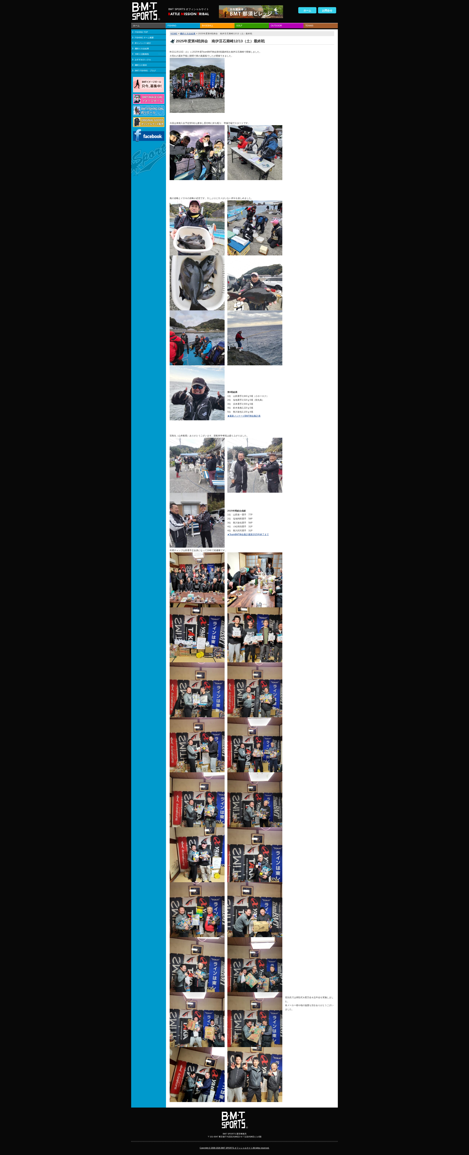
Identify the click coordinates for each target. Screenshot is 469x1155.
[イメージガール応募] (148, 90)
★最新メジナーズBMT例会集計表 (244, 416)
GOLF (239, 25)
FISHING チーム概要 (144, 37)
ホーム (307, 10)
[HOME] (145, 18)
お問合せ (327, 10)
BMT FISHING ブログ (145, 70)
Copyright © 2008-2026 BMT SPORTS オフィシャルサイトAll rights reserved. (234, 1148)
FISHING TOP (141, 32)
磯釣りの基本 (141, 65)
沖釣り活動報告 (142, 54)
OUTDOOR (276, 25)
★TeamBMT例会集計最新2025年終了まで (248, 534)
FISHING (171, 25)
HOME (174, 33)
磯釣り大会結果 (142, 48)
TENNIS (309, 25)
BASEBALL (207, 25)
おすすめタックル (143, 59)
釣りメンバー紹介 (143, 43)
